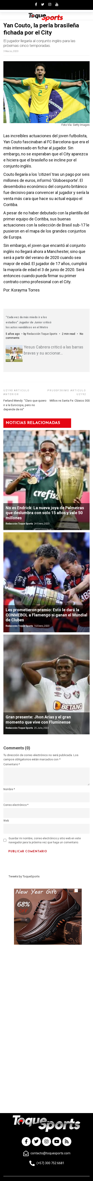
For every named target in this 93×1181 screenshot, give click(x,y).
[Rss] (66, 1141)
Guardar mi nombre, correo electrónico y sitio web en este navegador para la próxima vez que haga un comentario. (45, 840)
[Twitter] (36, 1141)
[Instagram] (46, 1141)
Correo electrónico (15, 805)
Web (6, 820)
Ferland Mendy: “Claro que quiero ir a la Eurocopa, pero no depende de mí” (24, 405)
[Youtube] (56, 1141)
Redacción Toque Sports (42, 333)
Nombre (9, 789)
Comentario (11, 764)
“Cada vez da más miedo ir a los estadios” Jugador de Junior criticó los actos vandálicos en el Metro (28, 322)
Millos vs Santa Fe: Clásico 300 (70, 400)
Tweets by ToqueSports (24, 876)
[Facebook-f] (26, 1141)
